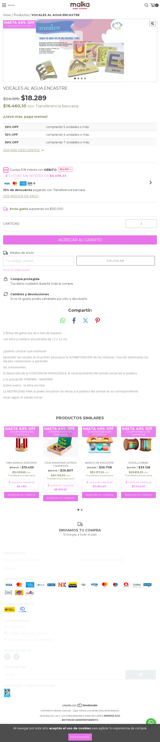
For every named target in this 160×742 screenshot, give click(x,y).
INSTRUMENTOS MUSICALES (102, 560)
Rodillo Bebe (138, 462)
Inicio (7, 15)
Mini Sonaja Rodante (21, 462)
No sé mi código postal (16, 269)
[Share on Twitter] (85, 320)
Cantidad (11, 224)
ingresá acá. (112, 716)
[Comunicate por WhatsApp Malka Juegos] (151, 722)
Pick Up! (10, 568)
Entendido (80, 736)
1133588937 (17, 627)
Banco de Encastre (99, 462)
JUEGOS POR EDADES (21, 560)
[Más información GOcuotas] (65, 169)
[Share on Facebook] (73, 320)
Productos (21, 15)
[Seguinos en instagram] (7, 657)
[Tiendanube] (80, 706)
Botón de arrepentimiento (80, 720)
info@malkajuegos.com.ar (28, 633)
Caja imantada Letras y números (60, 464)
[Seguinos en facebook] (16, 657)
